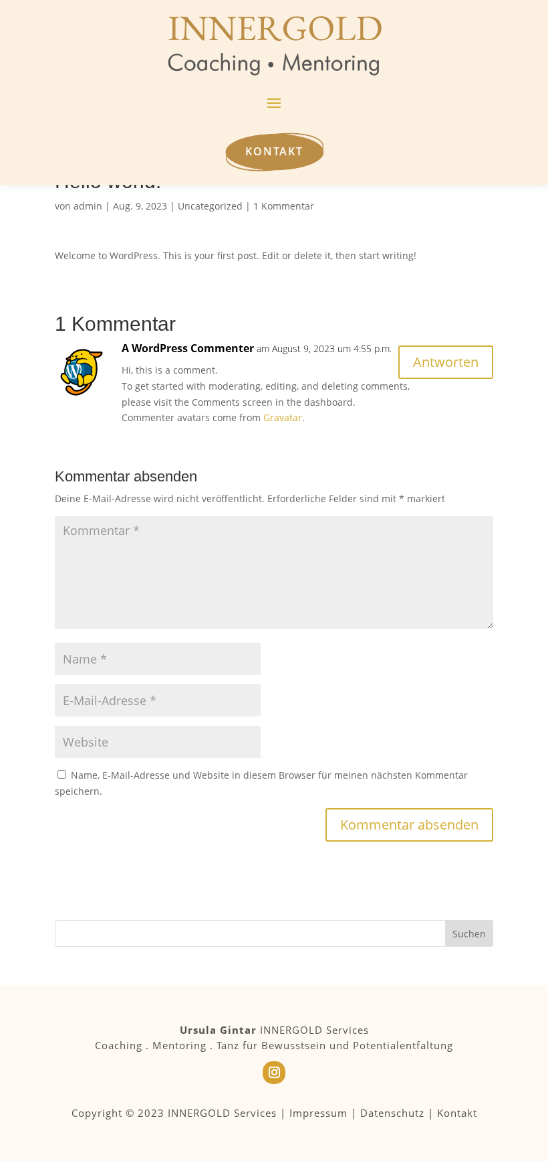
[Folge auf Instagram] (274, 1072)
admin (88, 206)
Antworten (445, 362)
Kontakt (457, 1112)
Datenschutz (392, 1112)
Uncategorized (210, 206)
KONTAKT (274, 151)
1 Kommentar (283, 206)
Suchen (469, 933)
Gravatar (282, 417)
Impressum (318, 1112)
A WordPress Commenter (188, 348)
